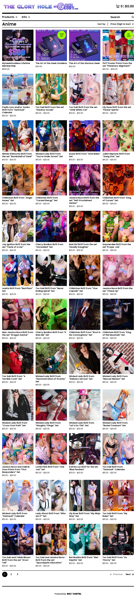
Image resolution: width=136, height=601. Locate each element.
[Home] (40, 6)
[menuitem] (10, 17)
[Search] (133, 17)
